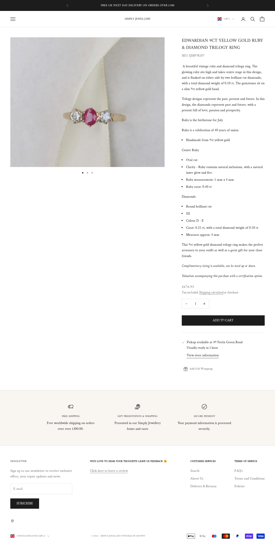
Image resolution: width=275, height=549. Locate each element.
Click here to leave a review (109, 471)
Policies (239, 486)
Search (194, 471)
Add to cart (223, 320)
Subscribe (25, 503)
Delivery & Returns (203, 486)
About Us (196, 478)
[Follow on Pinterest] (12, 521)
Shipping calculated (211, 292)
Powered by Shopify (133, 536)
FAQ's (238, 471)
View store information (203, 355)
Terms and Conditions (249, 478)
